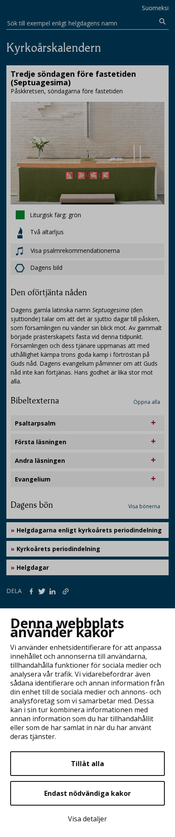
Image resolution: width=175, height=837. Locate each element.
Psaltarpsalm (35, 423)
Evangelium (33, 479)
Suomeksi (155, 8)
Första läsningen (40, 442)
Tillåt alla (87, 763)
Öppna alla (146, 402)
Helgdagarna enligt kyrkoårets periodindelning (89, 530)
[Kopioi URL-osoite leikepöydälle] (66, 590)
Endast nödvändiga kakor (87, 793)
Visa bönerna (144, 506)
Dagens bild (46, 267)
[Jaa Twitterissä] (43, 590)
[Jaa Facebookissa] (33, 590)
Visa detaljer (87, 818)
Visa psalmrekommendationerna (74, 250)
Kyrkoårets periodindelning (58, 549)
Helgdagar (33, 567)
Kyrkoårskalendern (53, 47)
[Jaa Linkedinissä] (54, 590)
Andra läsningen (40, 460)
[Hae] (162, 21)
